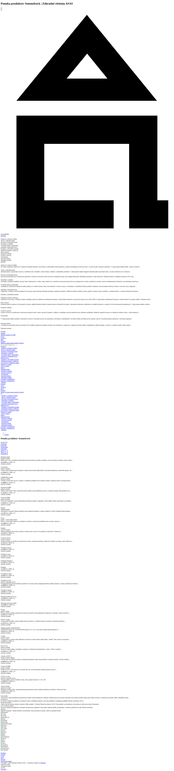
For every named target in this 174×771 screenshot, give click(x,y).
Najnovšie (4, 445)
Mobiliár (3, 430)
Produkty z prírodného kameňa (10, 407)
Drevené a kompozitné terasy (9, 399)
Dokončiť (4, 769)
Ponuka (6, 434)
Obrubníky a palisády (7, 400)
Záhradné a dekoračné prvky (9, 404)
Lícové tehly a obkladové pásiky (10, 410)
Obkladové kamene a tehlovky (10, 409)
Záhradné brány (5, 417)
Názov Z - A (4, 452)
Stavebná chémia (6, 423)
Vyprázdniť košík (6, 766)
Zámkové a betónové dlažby (9, 395)
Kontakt (3, 341)
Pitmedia (43, 763)
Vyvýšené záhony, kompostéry (10, 402)
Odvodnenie (5, 422)
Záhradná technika (6, 425)
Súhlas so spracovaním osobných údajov (12, 343)
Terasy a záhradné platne (8, 397)
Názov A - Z (4, 450)
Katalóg (3, 333)
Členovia (3, 338)
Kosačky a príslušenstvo (8, 428)
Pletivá (3, 415)
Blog (2, 340)
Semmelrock (4, 454)
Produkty (3, 236)
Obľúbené (4, 444)
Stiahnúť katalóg (8, 335)
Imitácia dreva (5, 405)
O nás (2, 336)
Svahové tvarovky (6, 420)
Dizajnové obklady (6, 418)
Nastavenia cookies (6, 761)
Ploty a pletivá (5, 413)
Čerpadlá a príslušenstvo (8, 426)
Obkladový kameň (6, 412)
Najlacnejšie (4, 447)
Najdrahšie (4, 449)
